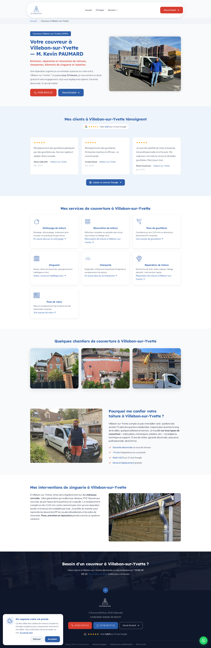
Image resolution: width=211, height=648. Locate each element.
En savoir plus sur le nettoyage (48, 238)
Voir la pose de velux (43, 312)
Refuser (37, 639)
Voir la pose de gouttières (148, 238)
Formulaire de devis (98, 574)
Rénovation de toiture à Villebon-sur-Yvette (103, 240)
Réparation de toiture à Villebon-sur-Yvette (154, 277)
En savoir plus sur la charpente (100, 275)
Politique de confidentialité (121, 644)
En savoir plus (26, 632)
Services (111, 10)
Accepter (52, 639)
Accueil (88, 10)
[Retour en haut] (105, 590)
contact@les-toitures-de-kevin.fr (105, 617)
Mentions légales (99, 644)
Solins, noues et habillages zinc (48, 275)
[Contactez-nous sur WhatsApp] (204, 640)
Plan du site (141, 644)
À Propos (100, 10)
